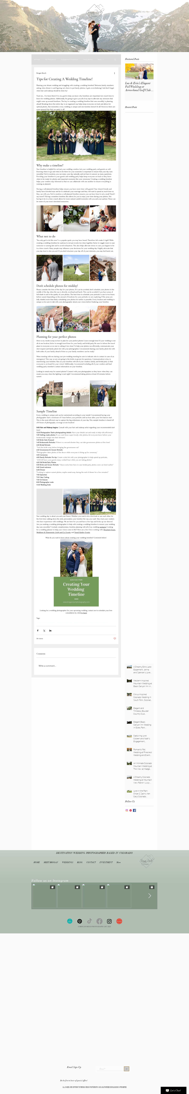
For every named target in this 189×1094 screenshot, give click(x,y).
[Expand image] (50, 218)
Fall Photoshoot (50, 59)
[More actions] (114, 73)
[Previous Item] (129, 71)
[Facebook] (99, 921)
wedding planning (64, 622)
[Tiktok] (90, 921)
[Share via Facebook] (38, 630)
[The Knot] (119, 921)
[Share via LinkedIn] (50, 630)
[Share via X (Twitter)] (44, 630)
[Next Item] (149, 71)
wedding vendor (80, 622)
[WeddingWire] (70, 921)
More (99, 59)
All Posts (37, 59)
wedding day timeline (98, 622)
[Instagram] (126, 810)
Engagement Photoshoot (69, 59)
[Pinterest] (130, 810)
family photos (88, 59)
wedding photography (46, 622)
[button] (115, 59)
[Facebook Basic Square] (134, 810)
